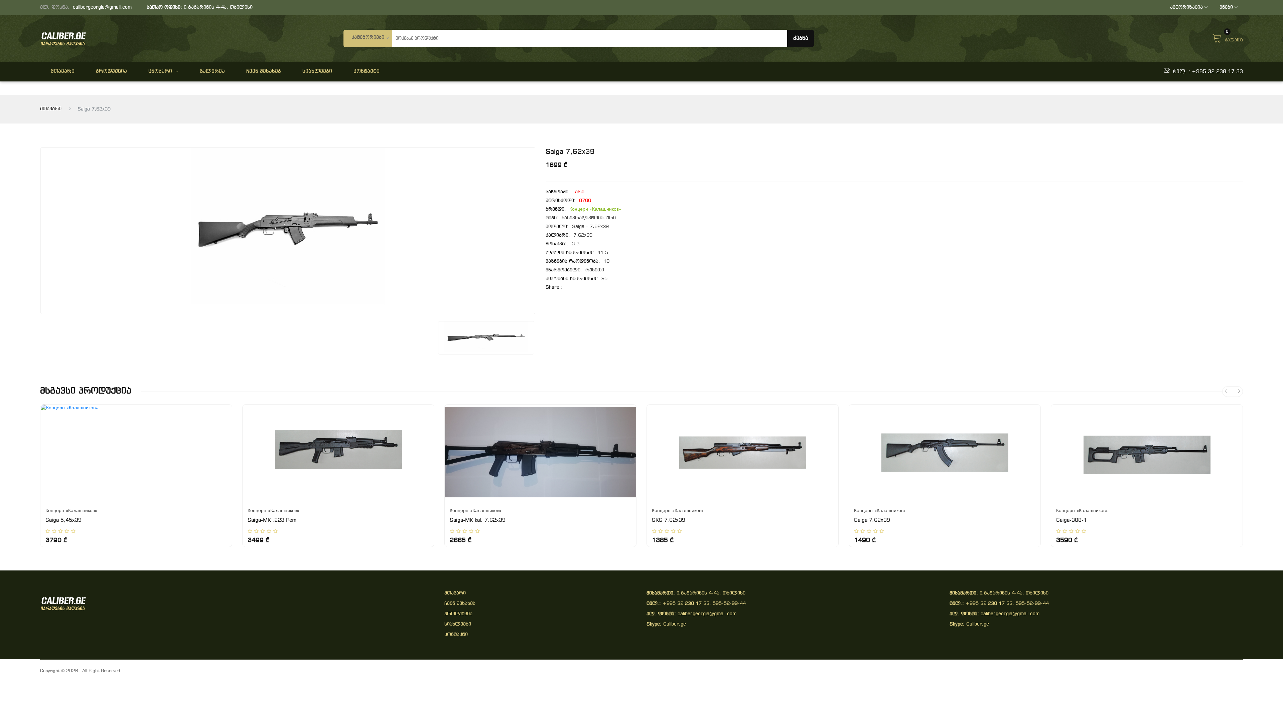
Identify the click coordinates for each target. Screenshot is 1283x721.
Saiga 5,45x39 (63, 520)
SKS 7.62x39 (668, 520)
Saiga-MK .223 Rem (272, 520)
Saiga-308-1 (1071, 520)
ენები (1226, 7)
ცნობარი (160, 71)
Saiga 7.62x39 (872, 520)
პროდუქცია (111, 71)
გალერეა (212, 71)
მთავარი (63, 71)
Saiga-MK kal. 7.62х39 (478, 520)
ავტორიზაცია (1186, 7)
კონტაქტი (366, 71)
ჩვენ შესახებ (263, 71)
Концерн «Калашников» (595, 209)
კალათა (1234, 37)
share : (554, 287)
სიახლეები (317, 71)
